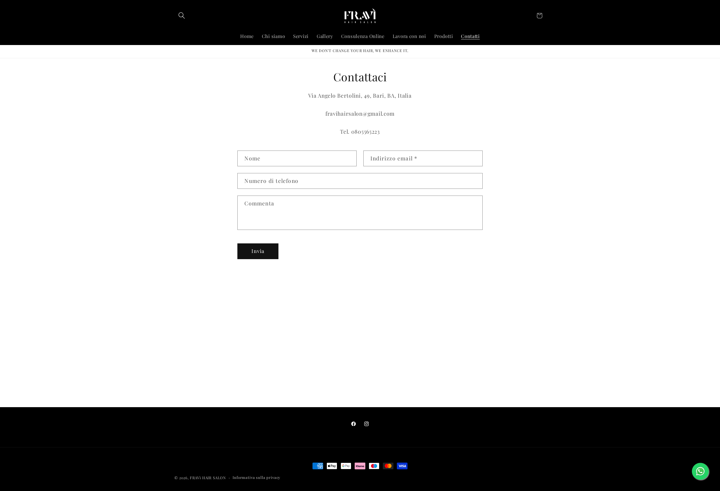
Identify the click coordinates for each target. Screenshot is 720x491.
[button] (181, 15)
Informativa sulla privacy (256, 477)
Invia (257, 251)
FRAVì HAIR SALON (208, 477)
